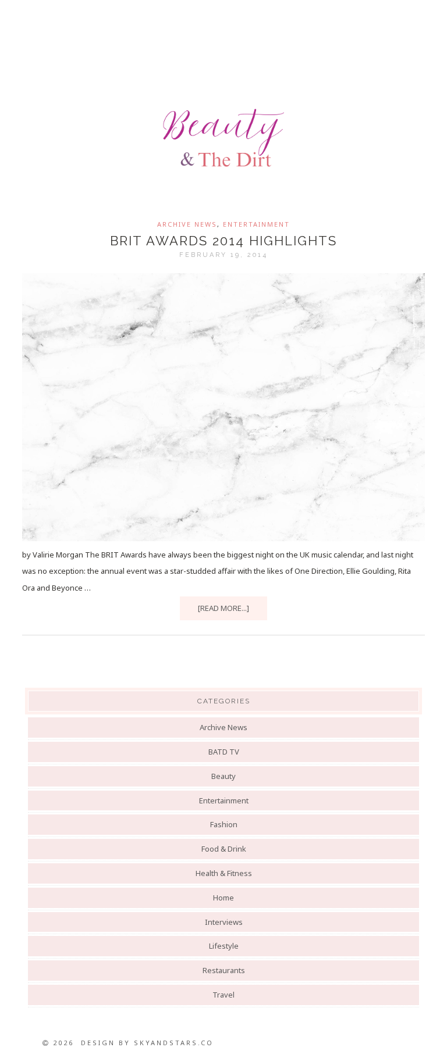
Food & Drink (223, 848)
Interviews (224, 922)
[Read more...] (223, 608)
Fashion (223, 824)
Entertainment (256, 224)
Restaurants (224, 970)
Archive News (187, 224)
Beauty (223, 776)
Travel (223, 994)
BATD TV (223, 751)
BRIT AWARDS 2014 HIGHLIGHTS (223, 240)
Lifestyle (224, 946)
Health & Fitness (224, 873)
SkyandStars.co (174, 1042)
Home (223, 897)
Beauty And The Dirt (223, 138)
